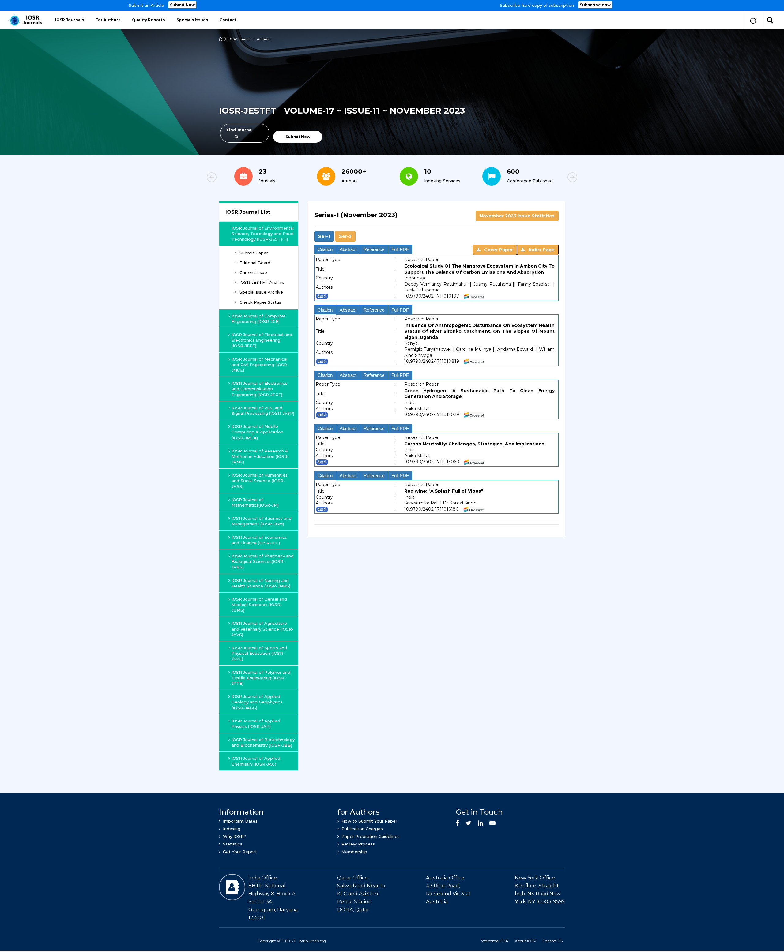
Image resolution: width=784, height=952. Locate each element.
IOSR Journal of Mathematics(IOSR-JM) (255, 502)
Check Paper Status (260, 302)
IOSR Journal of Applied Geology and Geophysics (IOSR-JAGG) (257, 702)
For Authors (108, 19)
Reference (374, 249)
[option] (392, 5)
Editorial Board (254, 262)
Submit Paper (253, 252)
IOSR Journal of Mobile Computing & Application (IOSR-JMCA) (257, 432)
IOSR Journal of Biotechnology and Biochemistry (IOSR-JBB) (263, 742)
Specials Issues (192, 19)
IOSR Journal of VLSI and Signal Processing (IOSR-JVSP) (263, 410)
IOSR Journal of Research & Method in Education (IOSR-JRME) (260, 456)
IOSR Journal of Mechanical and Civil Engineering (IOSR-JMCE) (260, 365)
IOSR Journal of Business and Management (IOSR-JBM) (262, 521)
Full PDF (400, 249)
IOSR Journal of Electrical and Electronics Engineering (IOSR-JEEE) (262, 340)
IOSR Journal (240, 39)
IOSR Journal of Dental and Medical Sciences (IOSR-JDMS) (259, 605)
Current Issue (253, 272)
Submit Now (182, 4)
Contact (228, 19)
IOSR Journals (69, 19)
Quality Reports (148, 19)
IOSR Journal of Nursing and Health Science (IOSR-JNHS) (261, 583)
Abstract (348, 249)
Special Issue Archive (261, 292)
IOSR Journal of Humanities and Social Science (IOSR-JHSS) (260, 481)
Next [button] (551, 178)
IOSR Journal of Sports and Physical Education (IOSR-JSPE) (259, 653)
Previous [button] (233, 178)
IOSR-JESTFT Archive (262, 282)
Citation (325, 249)
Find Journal (240, 130)
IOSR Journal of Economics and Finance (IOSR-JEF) (259, 540)
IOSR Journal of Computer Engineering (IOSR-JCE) (258, 318)
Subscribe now (595, 4)
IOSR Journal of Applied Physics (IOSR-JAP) (256, 723)
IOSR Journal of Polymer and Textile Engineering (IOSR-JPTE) (261, 678)
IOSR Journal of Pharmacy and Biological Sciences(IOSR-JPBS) (263, 561)
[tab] (436, 226)
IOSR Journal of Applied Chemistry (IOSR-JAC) (256, 761)
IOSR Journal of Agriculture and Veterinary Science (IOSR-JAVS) (263, 629)
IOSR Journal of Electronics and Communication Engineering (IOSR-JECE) (259, 389)
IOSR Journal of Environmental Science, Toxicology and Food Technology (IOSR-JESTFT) (263, 234)
